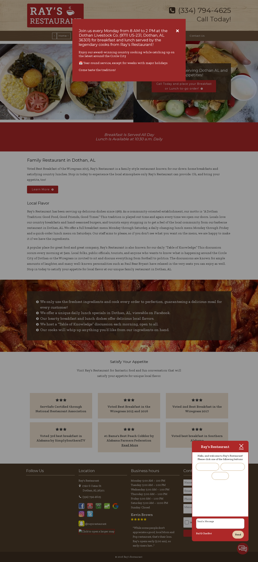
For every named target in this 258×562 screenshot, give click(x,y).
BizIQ (199, 533)
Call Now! (220, 475)
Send (238, 534)
